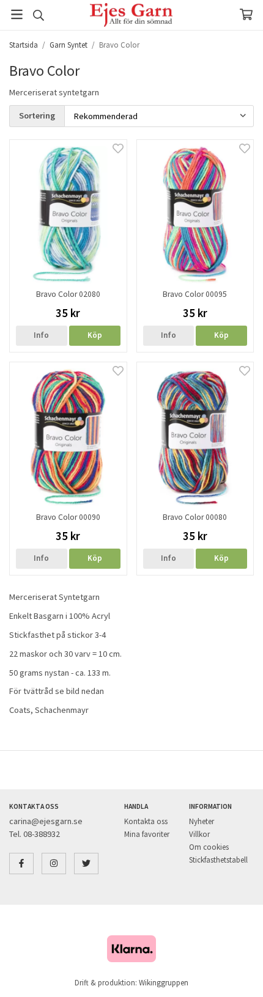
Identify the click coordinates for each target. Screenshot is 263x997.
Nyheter (201, 821)
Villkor (199, 834)
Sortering (37, 115)
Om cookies (209, 847)
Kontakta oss (146, 821)
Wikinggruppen (163, 982)
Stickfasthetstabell (218, 860)
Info (41, 335)
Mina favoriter (146, 834)
